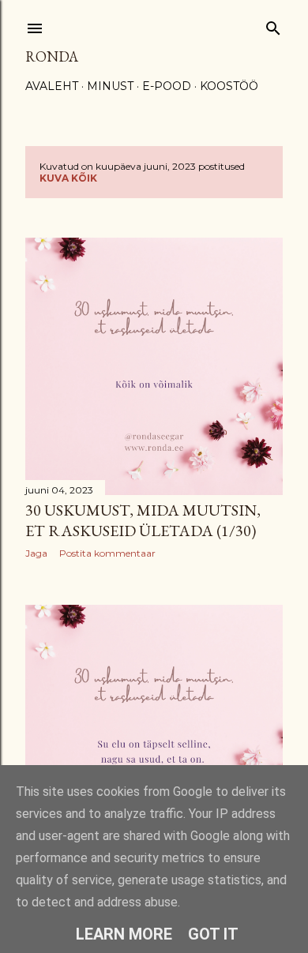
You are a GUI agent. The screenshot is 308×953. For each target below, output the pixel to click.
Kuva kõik (68, 178)
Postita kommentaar (107, 553)
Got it (213, 934)
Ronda (51, 56)
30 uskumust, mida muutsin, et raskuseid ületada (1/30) (143, 520)
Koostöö (229, 86)
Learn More (124, 934)
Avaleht (51, 86)
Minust (110, 86)
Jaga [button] (36, 553)
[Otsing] (273, 24)
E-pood (166, 86)
